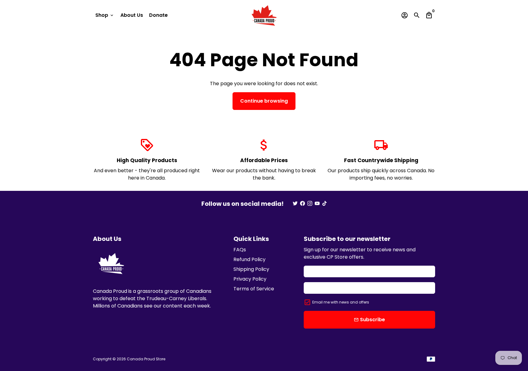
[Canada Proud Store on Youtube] (317, 203)
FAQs (239, 249)
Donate (158, 15)
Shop (104, 15)
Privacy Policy (249, 278)
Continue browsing (264, 100)
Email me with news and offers (340, 302)
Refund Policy (249, 259)
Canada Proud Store (146, 359)
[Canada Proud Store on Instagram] (309, 203)
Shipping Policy (251, 269)
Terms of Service (253, 288)
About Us (131, 15)
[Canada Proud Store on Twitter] (295, 203)
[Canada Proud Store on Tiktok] (324, 203)
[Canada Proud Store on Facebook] (302, 203)
